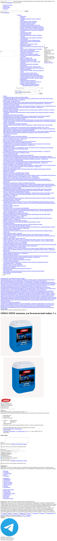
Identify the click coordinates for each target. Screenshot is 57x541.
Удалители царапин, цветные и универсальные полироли (17, 210)
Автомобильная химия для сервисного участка (31, 26)
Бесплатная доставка (8, 498)
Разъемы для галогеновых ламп (10, 148)
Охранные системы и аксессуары (28, 60)
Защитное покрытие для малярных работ (41, 175)
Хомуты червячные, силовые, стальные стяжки (31, 78)
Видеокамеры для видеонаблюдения (12, 271)
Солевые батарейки (30, 112)
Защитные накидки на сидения (15, 176)
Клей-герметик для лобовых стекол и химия (13, 102)
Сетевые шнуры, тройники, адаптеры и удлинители (42, 109)
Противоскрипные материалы (41, 255)
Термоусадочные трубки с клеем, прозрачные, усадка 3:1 (31, 240)
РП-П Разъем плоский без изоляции (34, 190)
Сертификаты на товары (9, 493)
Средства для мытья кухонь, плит (11, 138)
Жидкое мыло (35, 137)
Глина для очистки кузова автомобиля (43, 209)
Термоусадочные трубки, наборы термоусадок (31, 75)
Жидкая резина (15, 198)
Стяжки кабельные (7, 234)
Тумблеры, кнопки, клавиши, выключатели (30, 81)
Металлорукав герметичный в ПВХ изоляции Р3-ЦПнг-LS (17, 268)
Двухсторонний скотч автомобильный (25, 180)
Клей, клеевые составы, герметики (28, 21)
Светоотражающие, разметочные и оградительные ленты (27, 179)
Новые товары (6, 490)
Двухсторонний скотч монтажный (43, 180)
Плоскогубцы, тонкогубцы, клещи (45, 192)
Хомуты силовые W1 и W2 (23, 248)
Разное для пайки (16, 172)
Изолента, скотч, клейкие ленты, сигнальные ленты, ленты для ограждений (31, 49)
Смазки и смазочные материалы (28, 83)
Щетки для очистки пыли (46, 218)
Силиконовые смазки (26, 262)
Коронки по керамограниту (9, 226)
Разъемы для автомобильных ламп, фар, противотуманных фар (25, 162)
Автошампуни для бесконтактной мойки (25, 106)
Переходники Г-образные (32, 169)
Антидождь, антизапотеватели (22, 307)
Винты (5, 131)
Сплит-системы (7, 273)
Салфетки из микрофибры (33, 218)
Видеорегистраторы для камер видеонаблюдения (32, 271)
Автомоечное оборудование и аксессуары (30, 25)
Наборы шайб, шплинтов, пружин (32, 221)
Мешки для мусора (21, 266)
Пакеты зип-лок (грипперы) (10, 266)
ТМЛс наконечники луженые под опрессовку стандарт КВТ (21, 203)
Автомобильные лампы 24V (23, 147)
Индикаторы (16, 259)
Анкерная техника (7, 124)
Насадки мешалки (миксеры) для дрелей (26, 226)
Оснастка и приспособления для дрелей (45, 226)
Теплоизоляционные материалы (11, 257)
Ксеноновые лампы (23, 148)
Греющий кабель (13, 214)
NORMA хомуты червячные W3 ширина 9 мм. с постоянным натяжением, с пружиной (28, 249)
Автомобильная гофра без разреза (11, 98)
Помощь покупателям (8, 489)
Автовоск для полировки (9, 106)
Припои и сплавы (7, 172)
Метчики (20, 228)
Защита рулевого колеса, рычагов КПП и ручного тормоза (17, 175)
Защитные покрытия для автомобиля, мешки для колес (16, 174)
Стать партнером (7, 473)
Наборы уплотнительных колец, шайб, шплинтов (32, 67)
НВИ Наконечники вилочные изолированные (33, 186)
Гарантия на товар (7, 483)
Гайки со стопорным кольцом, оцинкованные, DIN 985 (21, 130)
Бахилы (50, 230)
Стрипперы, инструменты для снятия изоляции (14, 194)
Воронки (36, 151)
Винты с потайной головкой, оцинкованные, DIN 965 (20, 131)
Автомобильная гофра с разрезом (27, 98)
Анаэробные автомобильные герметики (34, 102)
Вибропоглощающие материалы (11, 255)
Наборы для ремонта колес (14, 253)
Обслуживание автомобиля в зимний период (32, 121)
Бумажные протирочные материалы (18, 218)
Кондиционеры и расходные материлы (12, 272)
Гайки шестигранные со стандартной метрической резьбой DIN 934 (23, 128)
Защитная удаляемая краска (25, 198)
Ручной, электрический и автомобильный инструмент (16, 191)
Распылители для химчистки (27, 116)
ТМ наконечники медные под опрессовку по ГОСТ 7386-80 (17, 201)
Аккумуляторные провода (9, 161)
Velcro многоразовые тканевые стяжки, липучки (24, 234)
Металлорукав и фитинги (9, 267)
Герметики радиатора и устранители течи (13, 119)
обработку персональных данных (19, 444)
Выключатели (22, 259)
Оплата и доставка (7, 482)
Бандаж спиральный (40, 98)
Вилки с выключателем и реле (22, 109)
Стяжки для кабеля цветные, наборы (25, 235)
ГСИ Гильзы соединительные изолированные (14, 184)
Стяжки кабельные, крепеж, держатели (29, 74)
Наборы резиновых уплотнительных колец (13, 221)
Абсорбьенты (6, 218)
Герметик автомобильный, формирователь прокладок (21, 103)
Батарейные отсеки (7, 259)
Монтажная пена (32, 244)
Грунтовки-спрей (7, 198)
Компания (5, 471)
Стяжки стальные (35, 248)
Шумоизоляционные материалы (28, 80)
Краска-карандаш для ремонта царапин (42, 198)
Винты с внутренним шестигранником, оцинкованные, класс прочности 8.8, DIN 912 (28, 132)
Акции (5, 96)
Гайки (4, 128)
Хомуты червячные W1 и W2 (10, 248)
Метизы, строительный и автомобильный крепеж (32, 27)
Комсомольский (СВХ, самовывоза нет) (12, 428)
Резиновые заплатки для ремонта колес (37, 252)
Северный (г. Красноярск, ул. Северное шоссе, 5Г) (15, 431)
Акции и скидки (7, 484)
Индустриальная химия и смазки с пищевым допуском (16, 152)
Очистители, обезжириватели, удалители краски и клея (16, 245)
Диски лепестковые (28, 166)
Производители (7, 494)
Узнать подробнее (26, 516)
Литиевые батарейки (20, 112)
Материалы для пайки (25, 45)
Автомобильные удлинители (10, 151)
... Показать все (21, 99)
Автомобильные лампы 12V (10, 147)
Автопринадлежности (25, 33)
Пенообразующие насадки (9, 117)
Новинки (22, 17)
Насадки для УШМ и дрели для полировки (13, 165)
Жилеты (41, 151)
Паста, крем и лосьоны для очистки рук (12, 140)
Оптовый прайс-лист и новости (9, 457)
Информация (6, 478)
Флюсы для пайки (25, 172)
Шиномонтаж (23, 79)
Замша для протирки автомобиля (42, 116)
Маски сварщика (44, 230)
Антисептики (6, 230)
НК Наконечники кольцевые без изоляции (27, 189)
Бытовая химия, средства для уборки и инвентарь (32, 28)
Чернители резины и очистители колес (39, 307)
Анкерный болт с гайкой (31, 124)
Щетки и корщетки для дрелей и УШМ (33, 165)
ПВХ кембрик (14, 99)
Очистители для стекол (34, 304)
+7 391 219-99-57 (19, 92)
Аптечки (32, 151)
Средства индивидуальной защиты (28, 73)
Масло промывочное (22, 145)
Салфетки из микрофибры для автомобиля (26, 117)
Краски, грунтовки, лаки (26, 57)
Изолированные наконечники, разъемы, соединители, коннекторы (29, 52)
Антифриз (5, 143)
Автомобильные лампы (25, 32)
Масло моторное (29, 143)
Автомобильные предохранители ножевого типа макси (27, 158)
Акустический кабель (22, 214)
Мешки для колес (27, 176)
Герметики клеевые (40, 244)
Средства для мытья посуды (45, 137)
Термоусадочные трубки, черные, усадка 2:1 (13, 239)
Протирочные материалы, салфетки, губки (30, 66)
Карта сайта (6, 497)
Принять (3, 517)
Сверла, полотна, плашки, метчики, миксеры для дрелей (16, 225)
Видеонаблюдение (7, 269)
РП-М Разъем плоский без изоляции (17, 190)
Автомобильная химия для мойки (28, 22)
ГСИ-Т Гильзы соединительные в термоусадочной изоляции (39, 184)
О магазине (6, 472)
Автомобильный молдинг (23, 151)
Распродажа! (23, 16)
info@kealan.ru (9, 2)
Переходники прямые (8, 169)
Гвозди (5, 133)
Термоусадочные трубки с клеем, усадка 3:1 (35, 239)
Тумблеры (28, 259)
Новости (5, 474)
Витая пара (6, 214)
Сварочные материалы (25, 69)
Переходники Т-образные (45, 169)
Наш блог (5, 486)
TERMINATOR (7, 479)
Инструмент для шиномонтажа (20, 252)
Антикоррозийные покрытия (27, 209)
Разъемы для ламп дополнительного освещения (42, 147)
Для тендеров (6, 481)
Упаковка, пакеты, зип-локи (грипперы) (29, 84)
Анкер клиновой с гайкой (18, 124)
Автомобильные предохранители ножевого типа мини (27, 157)
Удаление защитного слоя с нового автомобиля (30, 306)
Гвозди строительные (12, 133)
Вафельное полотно (8, 219)
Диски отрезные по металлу (17, 166)
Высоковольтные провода (22, 161)
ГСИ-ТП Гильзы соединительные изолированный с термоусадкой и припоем (21, 185)
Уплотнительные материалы (25, 257)
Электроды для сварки (28, 224)
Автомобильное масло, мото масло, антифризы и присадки (17, 142)
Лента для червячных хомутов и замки (38, 249)
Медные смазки (17, 262)
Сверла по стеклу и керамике (10, 228)
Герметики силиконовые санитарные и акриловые (15, 244)
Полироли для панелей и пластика (11, 306)
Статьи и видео (7, 492)
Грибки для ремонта (8, 252)
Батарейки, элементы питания (27, 23)
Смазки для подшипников (38, 262)
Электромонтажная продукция (10, 108)
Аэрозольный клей (38, 103)
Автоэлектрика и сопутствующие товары (30, 40)
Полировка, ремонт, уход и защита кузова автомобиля (16, 208)
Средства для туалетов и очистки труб (12, 137)
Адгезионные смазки (8, 262)
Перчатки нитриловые (34, 230)
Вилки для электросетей (9, 109)
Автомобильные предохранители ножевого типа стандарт (17, 156)
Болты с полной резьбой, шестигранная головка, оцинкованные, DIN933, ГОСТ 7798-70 (28, 127)
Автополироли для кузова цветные (11, 209)
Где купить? (6, 476)
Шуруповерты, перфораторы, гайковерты (27, 192)
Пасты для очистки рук (30, 141)
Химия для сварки (38, 224)
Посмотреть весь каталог (30, 85)
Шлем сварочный (18, 224)
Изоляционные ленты (8, 179)
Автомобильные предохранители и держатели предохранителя (18, 155)
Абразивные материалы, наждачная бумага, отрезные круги (17, 164)
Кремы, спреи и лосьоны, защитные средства (14, 141)
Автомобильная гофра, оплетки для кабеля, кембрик (15, 97)
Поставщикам (6, 487)
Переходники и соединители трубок (29, 44)
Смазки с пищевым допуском (10, 153)
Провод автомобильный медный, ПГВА (37, 214)
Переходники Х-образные (9, 170)
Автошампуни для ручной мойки (43, 106)
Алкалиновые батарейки (9, 112)
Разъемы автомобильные (34, 161)
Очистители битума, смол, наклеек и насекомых (24, 107)
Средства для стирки (27, 137)
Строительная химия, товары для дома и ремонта (32, 76)
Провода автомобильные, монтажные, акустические (15, 213)
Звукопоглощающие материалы (26, 255)
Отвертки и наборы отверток (10, 192)
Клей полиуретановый (50, 244)
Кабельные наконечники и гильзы (28, 59)
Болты (4, 127)
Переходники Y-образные (20, 169)
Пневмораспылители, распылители (11, 116)
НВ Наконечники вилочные (10, 189)
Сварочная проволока (8, 224)
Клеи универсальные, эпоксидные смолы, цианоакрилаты (37, 119)
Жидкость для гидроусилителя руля (16, 143)
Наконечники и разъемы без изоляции (29, 54)
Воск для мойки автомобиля (35, 303)
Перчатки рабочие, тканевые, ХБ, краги (19, 230)
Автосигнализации (7, 206)
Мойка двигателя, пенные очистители (20, 304)
